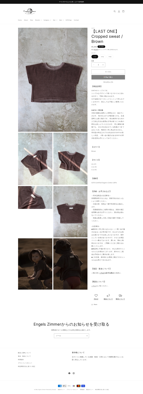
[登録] (87, 335)
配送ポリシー (89, 389)
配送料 (96, 49)
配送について (120, 299)
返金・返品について (24, 356)
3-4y (111, 57)
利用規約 (21, 359)
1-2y (95, 57)
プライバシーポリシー (25, 363)
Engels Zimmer (42, 389)
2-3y (103, 57)
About (96, 299)
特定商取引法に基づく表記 (26, 366)
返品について (108, 299)
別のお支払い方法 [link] (108, 82)
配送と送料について (24, 353)
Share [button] (95, 304)
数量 (92, 61)
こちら (102, 273)
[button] (38, 20)
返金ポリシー (61, 389)
